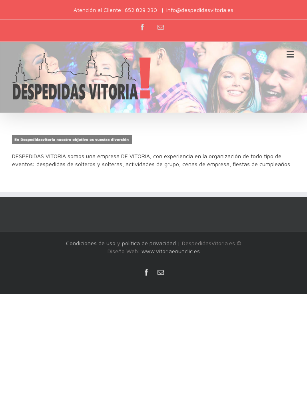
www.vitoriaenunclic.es (171, 251)
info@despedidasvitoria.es (199, 9)
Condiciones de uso (91, 243)
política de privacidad (149, 243)
